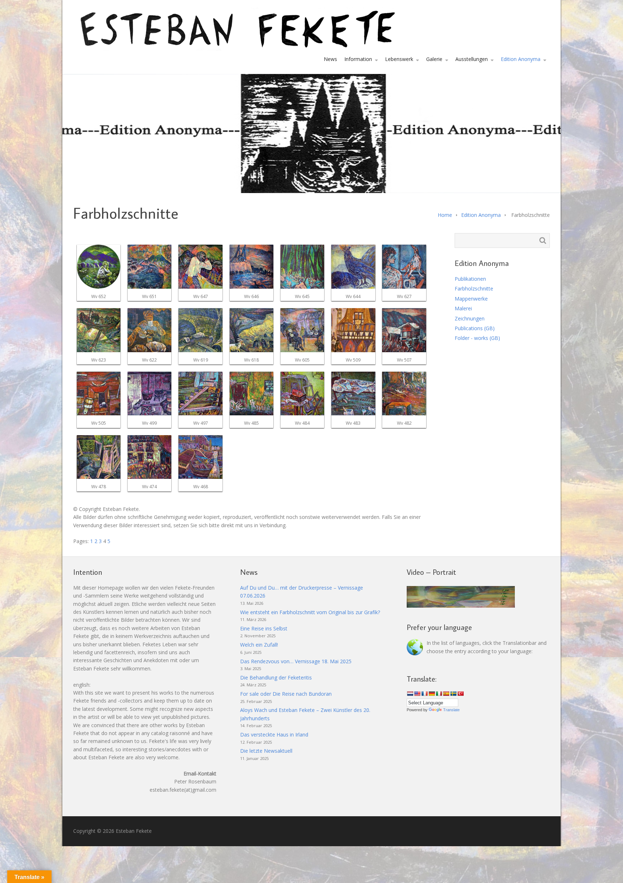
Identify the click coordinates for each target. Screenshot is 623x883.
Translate (451, 710)
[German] (431, 693)
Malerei (463, 308)
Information (358, 59)
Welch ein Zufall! (259, 644)
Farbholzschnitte (474, 288)
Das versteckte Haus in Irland (274, 734)
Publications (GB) (475, 328)
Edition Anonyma (520, 59)
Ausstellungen (471, 59)
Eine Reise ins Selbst (263, 628)
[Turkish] (460, 693)
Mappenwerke (471, 298)
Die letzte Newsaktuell (266, 750)
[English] (417, 693)
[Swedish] (453, 693)
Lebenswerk (399, 59)
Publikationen (470, 278)
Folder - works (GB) (477, 338)
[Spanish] (446, 693)
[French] (424, 693)
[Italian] (439, 693)
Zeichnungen (470, 318)
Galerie (434, 59)
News (330, 59)
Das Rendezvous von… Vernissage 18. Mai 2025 (296, 661)
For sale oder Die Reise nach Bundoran (286, 693)
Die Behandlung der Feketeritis (276, 677)
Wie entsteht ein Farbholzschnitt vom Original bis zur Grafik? (310, 612)
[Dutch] (410, 693)
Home (445, 214)
